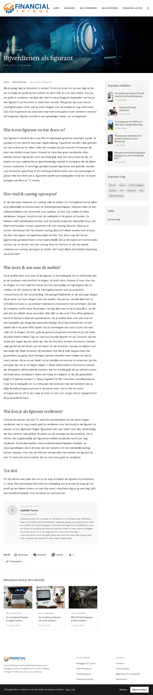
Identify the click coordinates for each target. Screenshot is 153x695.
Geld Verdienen (88, 8)
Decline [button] (123, 689)
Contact (120, 663)
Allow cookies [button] (139, 689)
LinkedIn (59, 555)
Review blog (114, 219)
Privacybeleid (122, 668)
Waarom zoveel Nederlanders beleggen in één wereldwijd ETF (129, 155)
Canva (122, 185)
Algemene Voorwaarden (128, 674)
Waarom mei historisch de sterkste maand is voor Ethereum (128, 138)
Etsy (141, 190)
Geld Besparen (110, 8)
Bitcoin (112, 185)
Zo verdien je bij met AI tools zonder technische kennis (129, 95)
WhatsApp (23, 555)
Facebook (41, 555)
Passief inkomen (116, 196)
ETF (121, 190)
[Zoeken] (148, 8)
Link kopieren (15, 561)
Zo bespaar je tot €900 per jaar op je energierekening (129, 123)
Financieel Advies (133, 8)
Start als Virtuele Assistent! (127, 109)
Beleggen (69, 8)
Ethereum (131, 190)
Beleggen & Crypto (86, 663)
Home (56, 8)
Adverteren (121, 679)
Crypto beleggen (136, 185)
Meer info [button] (70, 689)
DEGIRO (112, 190)
